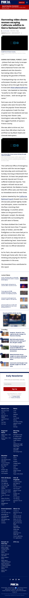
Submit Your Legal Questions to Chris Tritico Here (18, 445)
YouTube (3, 422)
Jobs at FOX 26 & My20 (17, 523)
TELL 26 (3, 414)
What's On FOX (17, 519)
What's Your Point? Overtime (6, 492)
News (17, 31)
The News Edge (5, 485)
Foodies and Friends (16, 494)
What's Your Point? (6, 490)
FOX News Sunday (18, 421)
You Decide (16, 418)
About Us (16, 509)
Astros (15, 458)
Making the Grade (17, 434)
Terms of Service (15, 397)
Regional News (4, 431)
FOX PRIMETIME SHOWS (5, 520)
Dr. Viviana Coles (17, 436)
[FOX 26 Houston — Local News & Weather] (5, 2)
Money (15, 420)
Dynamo (15, 465)
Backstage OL (4, 514)
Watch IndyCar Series (5, 558)
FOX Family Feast (17, 451)
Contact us (16, 511)
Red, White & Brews (16, 484)
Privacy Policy (16, 396)
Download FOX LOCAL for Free (12, 313)
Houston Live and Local (5, 500)
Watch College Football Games (5, 548)
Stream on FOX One (5, 543)
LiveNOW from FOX (5, 419)
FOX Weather (4, 473)
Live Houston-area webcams (6, 460)
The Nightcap (4, 483)
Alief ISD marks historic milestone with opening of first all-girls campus (18, 341)
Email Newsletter (17, 521)
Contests (3, 522)
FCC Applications (17, 538)
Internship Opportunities (16, 526)
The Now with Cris (5, 512)
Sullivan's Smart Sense (17, 424)
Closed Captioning (17, 536)
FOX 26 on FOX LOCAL (5, 411)
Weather (4, 456)
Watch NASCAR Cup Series (5, 554)
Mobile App (16, 529)
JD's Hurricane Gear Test (4, 465)
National (15, 414)
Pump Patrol (4, 471)
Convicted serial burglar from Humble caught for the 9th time (9, 298)
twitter (13, 579)
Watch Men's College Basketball (5, 561)
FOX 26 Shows (6, 478)
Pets (14, 442)
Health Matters (17, 440)
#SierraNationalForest (19, 88)
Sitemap (15, 426)
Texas (14, 412)
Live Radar (3, 458)
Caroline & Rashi (17, 482)
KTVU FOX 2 (13, 31)
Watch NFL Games (6, 546)
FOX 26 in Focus (17, 487)
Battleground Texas (4, 504)
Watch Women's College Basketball (5, 564)
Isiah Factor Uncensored (4, 480)
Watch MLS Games (4, 570)
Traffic (2, 468)
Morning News (16, 431)
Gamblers (15, 469)
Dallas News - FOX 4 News (6, 435)
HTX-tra (16, 542)
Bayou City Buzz (5, 498)
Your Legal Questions (16, 449)
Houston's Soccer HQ (17, 501)
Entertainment (6, 509)
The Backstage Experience (5, 517)
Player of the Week (18, 474)
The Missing (16, 498)
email (19, 579)
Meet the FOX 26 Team (17, 513)
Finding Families (17, 438)
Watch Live (21, 2)
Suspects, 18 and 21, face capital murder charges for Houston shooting (18, 334)
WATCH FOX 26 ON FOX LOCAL (17, 516)
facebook (10, 579)
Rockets (15, 461)
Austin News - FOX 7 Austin (6, 438)
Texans (15, 459)
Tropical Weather (5, 463)
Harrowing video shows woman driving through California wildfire (13, 155)
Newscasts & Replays (4, 416)
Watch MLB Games (4, 551)
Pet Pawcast (16, 497)
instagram (16, 579)
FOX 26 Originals (16, 479)
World (14, 416)
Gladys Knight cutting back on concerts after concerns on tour (9, 285)
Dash (14, 467)
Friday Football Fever (17, 471)
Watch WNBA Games (4, 567)
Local (14, 410)
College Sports (17, 463)
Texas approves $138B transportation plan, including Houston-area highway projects (9, 292)
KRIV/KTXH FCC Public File (17, 533)
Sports (15, 456)
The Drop (3, 511)
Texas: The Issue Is (5, 495)
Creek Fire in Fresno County (8, 51)
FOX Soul (3, 424)
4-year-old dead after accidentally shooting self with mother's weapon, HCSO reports (10, 279)
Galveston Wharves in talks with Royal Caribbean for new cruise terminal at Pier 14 (9, 306)
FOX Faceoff (16, 488)
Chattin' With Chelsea (4, 487)
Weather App (4, 469)
